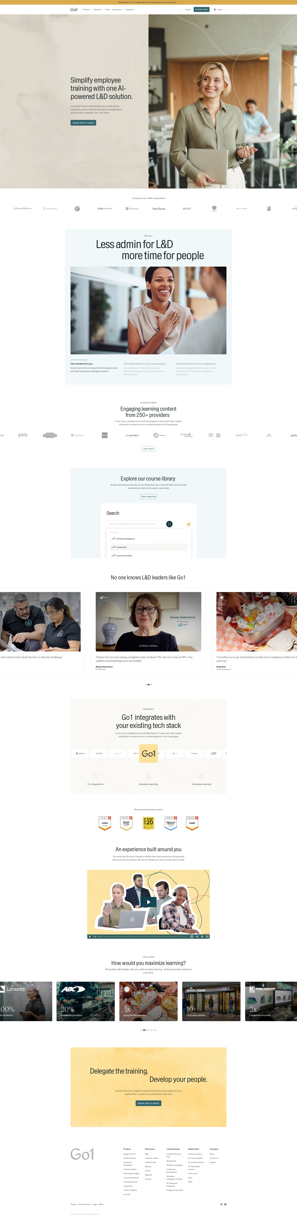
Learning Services (130, 1182)
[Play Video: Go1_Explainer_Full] (148, 902)
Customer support (195, 1154)
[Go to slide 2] (148, 684)
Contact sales (201, 9)
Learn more (148, 449)
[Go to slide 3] (151, 684)
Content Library (130, 1158)
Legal (95, 1204)
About (212, 1154)
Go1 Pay (127, 1194)
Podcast (148, 1179)
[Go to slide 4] (149, 1030)
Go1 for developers (195, 1158)
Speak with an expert (83, 122)
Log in (188, 9)
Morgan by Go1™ (130, 1154)
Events (147, 1171)
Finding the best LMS (175, 1190)
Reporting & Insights (131, 1173)
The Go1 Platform (130, 1190)
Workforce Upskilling (174, 1165)
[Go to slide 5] (151, 1030)
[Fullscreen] (207, 936)
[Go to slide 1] (145, 684)
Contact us (214, 1158)
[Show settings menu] (202, 936)
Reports (148, 1167)
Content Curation (130, 1169)
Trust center (193, 1173)
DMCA (101, 1204)
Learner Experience (131, 1178)
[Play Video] (89, 936)
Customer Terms (84, 1204)
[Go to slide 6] (153, 1030)
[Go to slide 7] (155, 1030)
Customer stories (151, 1158)
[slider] (143, 936)
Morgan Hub (171, 1161)
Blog (146, 1154)
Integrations (128, 1186)
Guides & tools (150, 1162)
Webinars (148, 1175)
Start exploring (149, 496)
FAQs (190, 1182)
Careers (213, 1162)
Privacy (73, 1204)
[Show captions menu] (191, 936)
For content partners (196, 1162)
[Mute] (197, 936)
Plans (107, 9)
